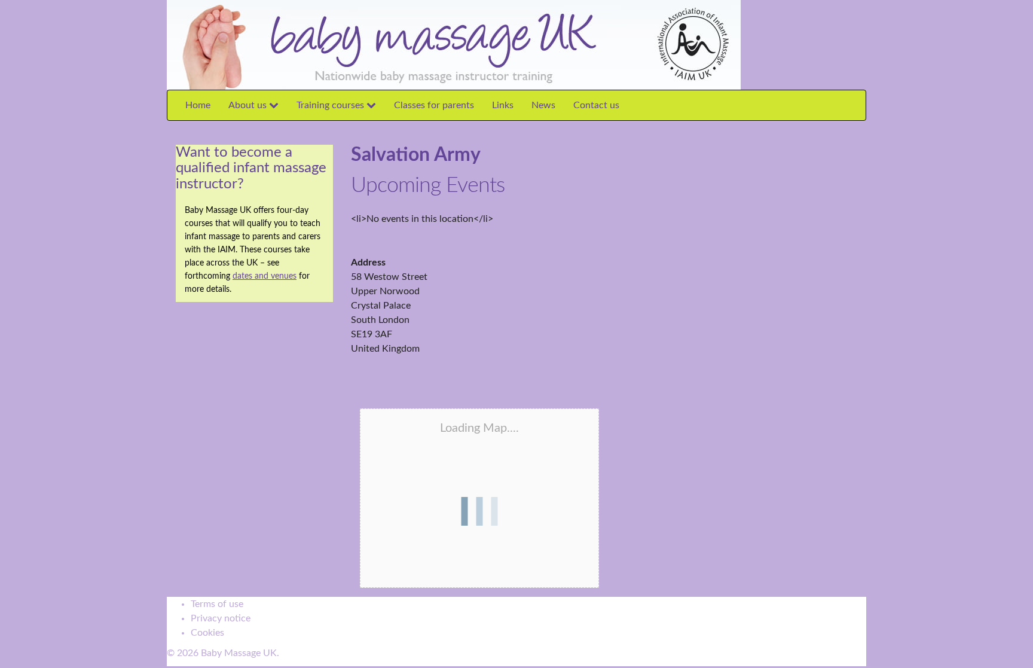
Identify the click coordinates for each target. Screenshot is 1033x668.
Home (197, 105)
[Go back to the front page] (744, 44)
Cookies (207, 633)
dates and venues (265, 276)
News (543, 105)
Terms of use (217, 604)
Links (503, 105)
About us (248, 105)
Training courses (331, 105)
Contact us (596, 105)
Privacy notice (220, 618)
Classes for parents (434, 105)
